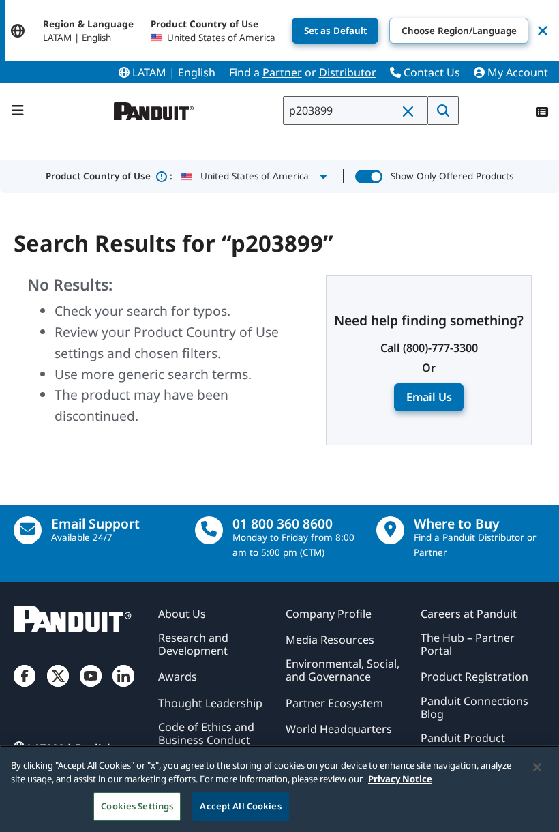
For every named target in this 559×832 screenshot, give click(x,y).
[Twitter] (58, 687)
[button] (411, 111)
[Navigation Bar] (18, 110)
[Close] (537, 767)
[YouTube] (91, 687)
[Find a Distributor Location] (390, 530)
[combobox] (355, 110)
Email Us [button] (429, 396)
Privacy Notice (400, 779)
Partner (282, 72)
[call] (209, 530)
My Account (516, 72)
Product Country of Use (109, 176)
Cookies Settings (137, 806)
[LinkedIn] (123, 687)
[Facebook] (24, 687)
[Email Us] (28, 530)
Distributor (347, 72)
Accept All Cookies (240, 806)
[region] (279, 788)
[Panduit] (154, 108)
